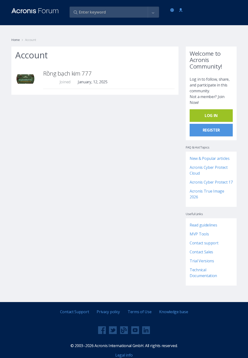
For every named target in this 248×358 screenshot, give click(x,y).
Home (15, 40)
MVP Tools (199, 234)
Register (211, 130)
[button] (153, 12)
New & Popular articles (209, 158)
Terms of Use (139, 311)
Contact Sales (201, 252)
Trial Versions (202, 261)
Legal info (124, 355)
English (173, 10)
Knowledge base (173, 311)
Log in (180, 10)
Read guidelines (203, 225)
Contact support (204, 243)
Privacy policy (108, 311)
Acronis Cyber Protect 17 (211, 182)
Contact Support (74, 311)
